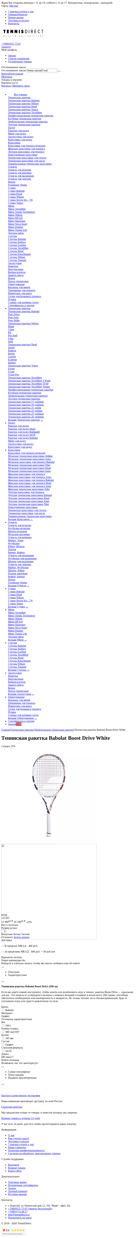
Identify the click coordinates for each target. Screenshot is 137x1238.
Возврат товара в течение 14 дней (20, 1118)
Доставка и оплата (18, 20)
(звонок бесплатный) (30, 1208)
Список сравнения (18, 58)
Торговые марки (17, 1182)
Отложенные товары (20, 61)
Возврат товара (16, 1167)
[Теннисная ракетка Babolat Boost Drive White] (49, 842)
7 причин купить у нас (21, 11)
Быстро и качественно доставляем (20, 1095)
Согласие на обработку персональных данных (34, 1153)
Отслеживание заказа (13, 70)
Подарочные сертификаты (23, 1185)
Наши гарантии (17, 1147)
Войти (5, 73)
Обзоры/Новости (17, 14)
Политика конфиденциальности (26, 1150)
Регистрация (16, 73)
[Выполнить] (59, 71)
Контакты (13, 23)
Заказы (12, 55)
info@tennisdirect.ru (19, 1214)
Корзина (6, 85)
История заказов (17, 1194)
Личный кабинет (17, 1191)
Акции (12, 1188)
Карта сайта (15, 1170)
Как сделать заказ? (18, 1138)
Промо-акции (16, 17)
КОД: (4, 914)
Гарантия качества (11, 1106)
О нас (11, 1135)
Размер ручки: (9, 928)
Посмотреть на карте (20, 1217)
